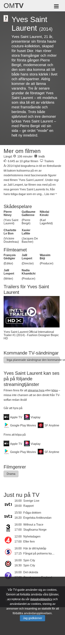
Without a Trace (33, 524)
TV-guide (19, 589)
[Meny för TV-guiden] (56, 7)
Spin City (29, 560)
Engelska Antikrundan (37, 517)
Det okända (30, 572)
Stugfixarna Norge (35, 529)
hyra (41, 390)
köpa (54, 390)
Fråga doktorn (32, 512)
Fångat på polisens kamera (40, 553)
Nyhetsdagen (31, 536)
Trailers (49, 161)
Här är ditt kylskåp (34, 548)
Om (13, 5)
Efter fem (29, 541)
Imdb (41, 156)
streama (33, 390)
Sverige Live (31, 500)
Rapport (28, 505)
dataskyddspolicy (41, 599)
